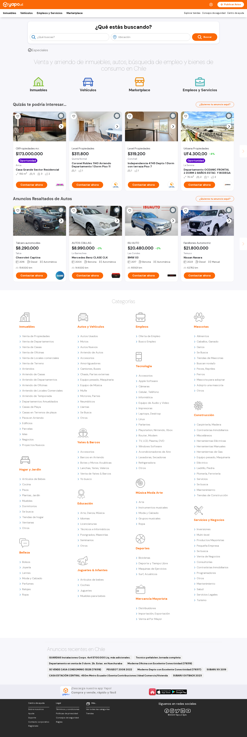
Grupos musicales (149, 518)
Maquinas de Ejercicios (153, 568)
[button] (61, 126)
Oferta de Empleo (149, 336)
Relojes (26, 589)
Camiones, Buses (90, 369)
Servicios (202, 479)
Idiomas (85, 518)
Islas (24, 434)
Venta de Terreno (33, 363)
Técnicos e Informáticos (95, 529)
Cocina (26, 484)
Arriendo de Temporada (37, 396)
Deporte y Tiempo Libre (153, 563)
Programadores (206, 573)
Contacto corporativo (38, 722)
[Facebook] (166, 710)
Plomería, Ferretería (208, 473)
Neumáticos (87, 401)
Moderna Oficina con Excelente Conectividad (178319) (160, 663)
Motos (84, 341)
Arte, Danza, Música (92, 513)
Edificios (27, 423)
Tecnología (144, 366)
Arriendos (28, 369)
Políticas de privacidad (67, 713)
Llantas (84, 407)
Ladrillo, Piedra (205, 468)
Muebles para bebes (92, 596)
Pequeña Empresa (208, 545)
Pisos (25, 490)
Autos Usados (89, 336)
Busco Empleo (147, 341)
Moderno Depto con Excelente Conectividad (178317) (169, 669)
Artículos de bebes (92, 579)
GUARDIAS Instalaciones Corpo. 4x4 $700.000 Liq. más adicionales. (89, 657)
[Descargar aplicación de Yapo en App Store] (164, 691)
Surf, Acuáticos (148, 574)
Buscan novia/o (206, 363)
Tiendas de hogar (33, 517)
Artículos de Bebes (33, 479)
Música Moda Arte (149, 493)
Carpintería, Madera (209, 424)
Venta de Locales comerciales (40, 358)
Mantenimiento (206, 490)
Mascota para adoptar (211, 379)
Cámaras (144, 386)
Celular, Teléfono (149, 392)
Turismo (202, 600)
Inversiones (204, 529)
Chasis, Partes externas (94, 374)
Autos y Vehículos (90, 327)
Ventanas (28, 522)
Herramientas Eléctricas (211, 441)
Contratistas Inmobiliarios (212, 430)
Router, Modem (148, 435)
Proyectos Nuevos (33, 445)
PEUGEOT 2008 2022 (119, 669)
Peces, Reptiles (206, 369)
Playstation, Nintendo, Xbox (156, 430)
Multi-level (203, 535)
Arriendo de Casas (33, 374)
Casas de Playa (31, 407)
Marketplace (75, 13)
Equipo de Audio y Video (154, 403)
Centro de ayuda (235, 13)
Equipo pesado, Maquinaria (97, 379)
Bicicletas (144, 558)
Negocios (28, 439)
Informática (146, 397)
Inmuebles (9, 13)
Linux (142, 419)
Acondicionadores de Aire (155, 452)
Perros (201, 374)
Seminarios (87, 540)
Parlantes (144, 424)
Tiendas (90, 713)
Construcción (204, 415)
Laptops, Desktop (150, 413)
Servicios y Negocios (209, 520)
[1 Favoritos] (130, 211)
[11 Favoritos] (130, 116)
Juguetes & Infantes (92, 570)
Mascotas (201, 327)
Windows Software (150, 446)
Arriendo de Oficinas (34, 385)
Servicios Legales (207, 594)
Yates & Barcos (88, 442)
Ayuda (31, 713)
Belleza (24, 552)
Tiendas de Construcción (212, 495)
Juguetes (86, 590)
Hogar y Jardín (30, 469)
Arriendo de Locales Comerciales (42, 390)
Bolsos (26, 562)
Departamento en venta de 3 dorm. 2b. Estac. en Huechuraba (85, 663)
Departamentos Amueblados (40, 401)
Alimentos (203, 336)
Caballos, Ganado (207, 341)
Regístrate (33, 726)
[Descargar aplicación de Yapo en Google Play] (179, 691)
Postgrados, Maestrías (94, 535)
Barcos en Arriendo (92, 457)
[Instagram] (172, 710)
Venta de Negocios (208, 556)
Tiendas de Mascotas (210, 358)
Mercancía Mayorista (151, 599)
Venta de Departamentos (38, 341)
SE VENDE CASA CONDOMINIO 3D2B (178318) (75, 669)
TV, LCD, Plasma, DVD (151, 441)
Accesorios (87, 358)
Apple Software (148, 381)
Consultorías (204, 562)
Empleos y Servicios (49, 13)
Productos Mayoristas (210, 540)
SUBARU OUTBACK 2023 (187, 675)
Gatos (200, 347)
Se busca (27, 511)
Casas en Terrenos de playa (39, 412)
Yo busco (86, 479)
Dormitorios (29, 506)
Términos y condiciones (67, 709)
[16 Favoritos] (74, 211)
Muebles (27, 501)
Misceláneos (204, 435)
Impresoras (145, 408)
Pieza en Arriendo (33, 418)
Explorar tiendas (192, 13)
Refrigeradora (147, 462)
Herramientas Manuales (211, 446)
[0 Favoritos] (18, 116)
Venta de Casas (32, 347)
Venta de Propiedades (36, 336)
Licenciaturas (88, 524)
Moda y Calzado (32, 578)
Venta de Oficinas (33, 352)
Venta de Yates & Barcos (95, 473)
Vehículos (26, 13)
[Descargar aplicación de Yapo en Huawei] (152, 692)
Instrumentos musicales (153, 507)
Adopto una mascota (210, 385)
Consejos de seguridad (213, 13)
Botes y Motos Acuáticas (96, 462)
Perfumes (28, 583)
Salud (200, 589)
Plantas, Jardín (31, 495)
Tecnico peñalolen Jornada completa (158, 657)
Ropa (25, 594)
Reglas (59, 722)
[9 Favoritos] (74, 116)
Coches (85, 585)
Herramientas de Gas (210, 452)
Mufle (83, 390)
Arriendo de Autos (91, 352)
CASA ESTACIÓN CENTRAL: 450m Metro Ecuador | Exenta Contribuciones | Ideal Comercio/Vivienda (108, 675)
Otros (25, 528)
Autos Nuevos (89, 347)
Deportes (143, 548)
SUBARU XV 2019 (216, 669)
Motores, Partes (90, 396)
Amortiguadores (90, 363)
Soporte (32, 717)
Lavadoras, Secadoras (152, 457)
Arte (141, 502)
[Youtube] (188, 710)
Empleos (142, 327)
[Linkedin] (183, 710)
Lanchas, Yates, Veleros (94, 468)
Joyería (26, 567)
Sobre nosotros (36, 709)
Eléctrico (202, 462)
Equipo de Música (91, 385)
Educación (85, 503)
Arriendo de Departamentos (39, 379)
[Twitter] (177, 710)
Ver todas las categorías (98, 709)
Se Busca (85, 412)
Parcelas (27, 429)
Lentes (26, 573)
